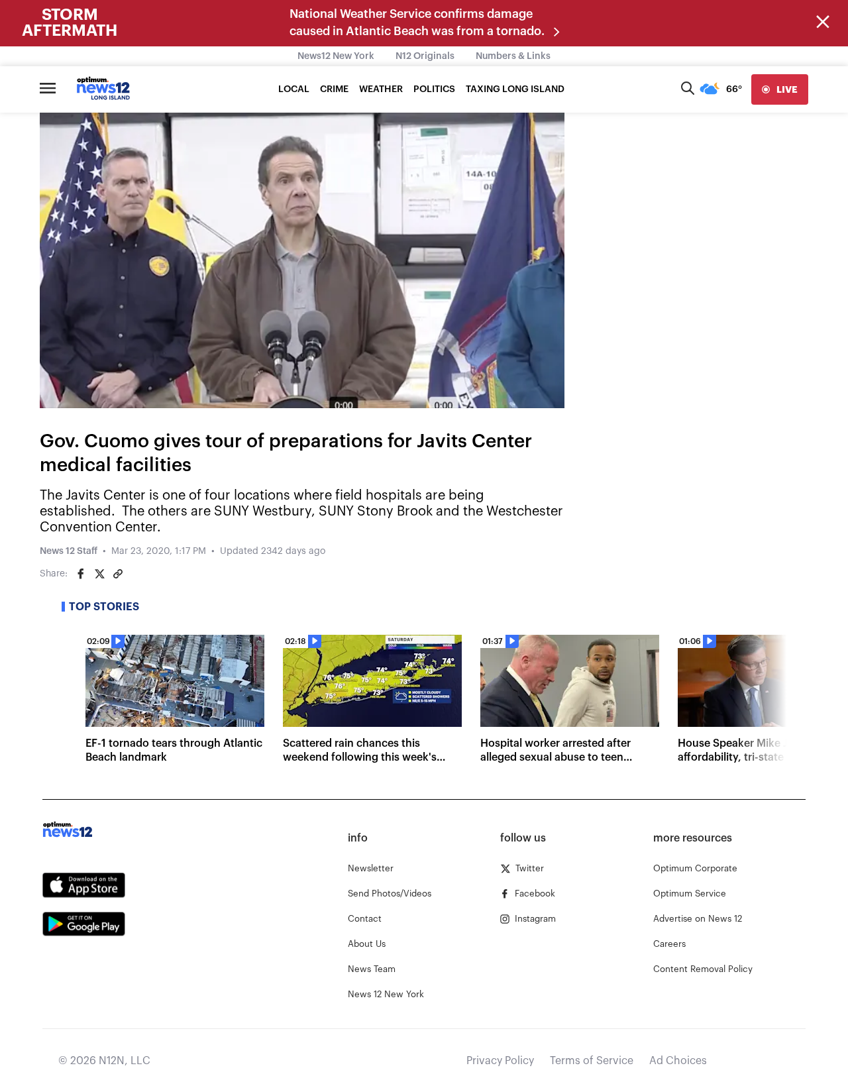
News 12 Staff (68, 551)
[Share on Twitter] (99, 574)
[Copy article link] (118, 574)
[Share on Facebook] (81, 574)
